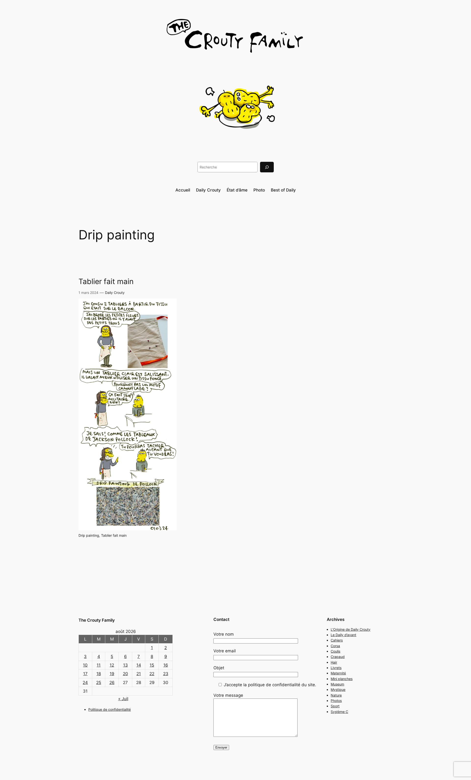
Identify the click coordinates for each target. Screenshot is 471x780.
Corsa (335, 646)
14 (138, 665)
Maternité (338, 673)
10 (85, 665)
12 (112, 665)
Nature (336, 695)
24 (85, 682)
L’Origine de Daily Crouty (350, 629)
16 (165, 665)
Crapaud (338, 657)
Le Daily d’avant (343, 635)
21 (138, 673)
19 (112, 673)
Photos (336, 700)
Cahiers (337, 640)
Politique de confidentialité (109, 709)
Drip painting (88, 535)
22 (151, 673)
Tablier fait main (106, 281)
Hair (334, 662)
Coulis (335, 651)
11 (99, 665)
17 (85, 673)
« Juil (123, 698)
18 (98, 673)
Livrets (336, 668)
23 (165, 673)
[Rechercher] (267, 167)
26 (112, 682)
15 (152, 665)
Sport (335, 706)
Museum (337, 684)
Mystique (338, 689)
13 (125, 665)
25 (98, 682)
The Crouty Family (96, 620)
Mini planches (342, 679)
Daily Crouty (115, 292)
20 (125, 673)
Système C (339, 712)
